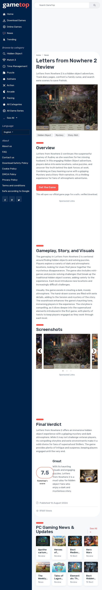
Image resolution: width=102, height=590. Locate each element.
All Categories (14, 104)
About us (7, 146)
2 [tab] (67, 371)
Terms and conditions (13, 185)
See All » (93, 530)
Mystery (60, 135)
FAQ (4, 152)
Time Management (16, 66)
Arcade (10, 91)
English (7, 132)
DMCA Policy (9, 174)
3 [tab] (71, 371)
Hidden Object (14, 53)
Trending (11, 39)
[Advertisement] (67, 30)
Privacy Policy (10, 179)
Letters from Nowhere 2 (49, 153)
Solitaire (11, 79)
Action (10, 85)
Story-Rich (73, 135)
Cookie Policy (9, 168)
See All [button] (9, 118)
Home (9, 14)
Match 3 (11, 60)
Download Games (16, 20)
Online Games (14, 26)
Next (94, 351)
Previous (40, 351)
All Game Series (15, 110)
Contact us (8, 157)
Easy (54, 171)
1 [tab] (63, 371)
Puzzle (10, 72)
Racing (10, 98)
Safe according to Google (15, 191)
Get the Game (47, 187)
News (9, 33)
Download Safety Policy (15, 163)
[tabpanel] (67, 351)
